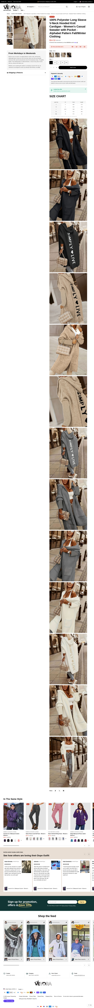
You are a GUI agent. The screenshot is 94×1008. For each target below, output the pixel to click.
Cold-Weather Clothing (53, 831)
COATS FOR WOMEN (16, 13)
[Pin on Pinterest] (63, 790)
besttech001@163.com (79, 975)
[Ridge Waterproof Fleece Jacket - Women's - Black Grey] (82, 840)
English (75, 1)
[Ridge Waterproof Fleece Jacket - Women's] (80, 816)
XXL (66, 62)
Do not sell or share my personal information (73, 996)
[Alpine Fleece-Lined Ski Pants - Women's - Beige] (30, 838)
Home (8, 13)
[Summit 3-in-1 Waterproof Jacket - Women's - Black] (8, 840)
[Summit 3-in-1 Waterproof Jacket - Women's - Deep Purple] (4, 840)
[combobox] (47, 6)
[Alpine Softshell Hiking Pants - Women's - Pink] (49, 838)
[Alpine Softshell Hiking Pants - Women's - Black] (56, 838)
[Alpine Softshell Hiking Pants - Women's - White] (59, 838)
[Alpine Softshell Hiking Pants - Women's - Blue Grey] (63, 838)
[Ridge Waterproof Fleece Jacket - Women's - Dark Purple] (75, 840)
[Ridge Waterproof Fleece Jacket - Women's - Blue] (71, 840)
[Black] (69, 55)
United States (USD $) (86, 1)
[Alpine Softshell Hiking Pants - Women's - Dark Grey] (52, 838)
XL (62, 62)
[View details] (21, 959)
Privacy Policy (32, 996)
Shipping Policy (48, 996)
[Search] (67, 7)
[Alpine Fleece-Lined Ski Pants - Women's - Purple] (34, 838)
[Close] (85, 89)
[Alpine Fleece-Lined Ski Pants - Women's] (36, 816)
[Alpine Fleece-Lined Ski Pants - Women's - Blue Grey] (40, 838)
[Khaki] (63, 55)
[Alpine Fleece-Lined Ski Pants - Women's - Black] (27, 838)
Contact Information (23, 996)
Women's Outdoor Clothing (9, 831)
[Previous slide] (84, 845)
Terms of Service (58, 996)
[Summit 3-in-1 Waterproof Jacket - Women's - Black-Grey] (11, 840)
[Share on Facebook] (55, 790)
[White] (51, 55)
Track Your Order (17, 1)
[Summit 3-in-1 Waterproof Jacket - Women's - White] (15, 840)
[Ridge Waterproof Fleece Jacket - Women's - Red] (85, 840)
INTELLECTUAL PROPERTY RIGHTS (28, 998)
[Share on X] (59, 790)
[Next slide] (89, 845)
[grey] (57, 55)
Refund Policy (41, 996)
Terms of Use (65, 905)
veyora (8, 996)
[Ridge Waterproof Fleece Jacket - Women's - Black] (78, 840)
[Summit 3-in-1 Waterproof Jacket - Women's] (13, 816)
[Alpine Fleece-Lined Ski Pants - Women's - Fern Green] (37, 838)
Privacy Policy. (72, 905)
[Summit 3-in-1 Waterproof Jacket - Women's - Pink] (18, 840)
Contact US (3, 1)
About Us (10, 1)
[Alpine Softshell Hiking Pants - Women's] (58, 816)
